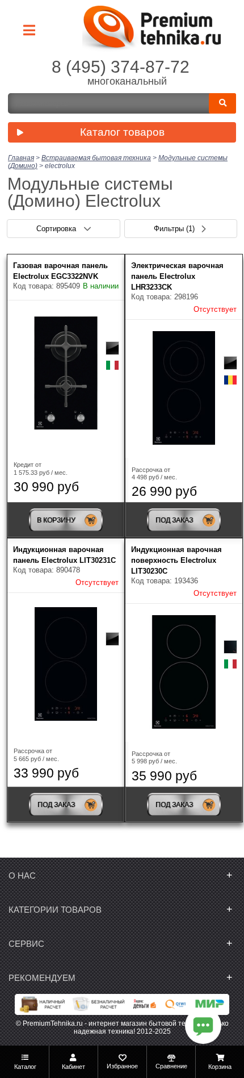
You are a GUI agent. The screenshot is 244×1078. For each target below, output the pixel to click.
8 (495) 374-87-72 (121, 66)
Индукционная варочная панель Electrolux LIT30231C (64, 555)
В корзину (56, 520)
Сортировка (57, 228)
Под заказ (174, 520)
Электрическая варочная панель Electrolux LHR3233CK (177, 276)
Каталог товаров (122, 132)
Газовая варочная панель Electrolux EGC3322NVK (60, 271)
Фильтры (174, 228)
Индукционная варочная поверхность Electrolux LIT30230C (176, 560)
